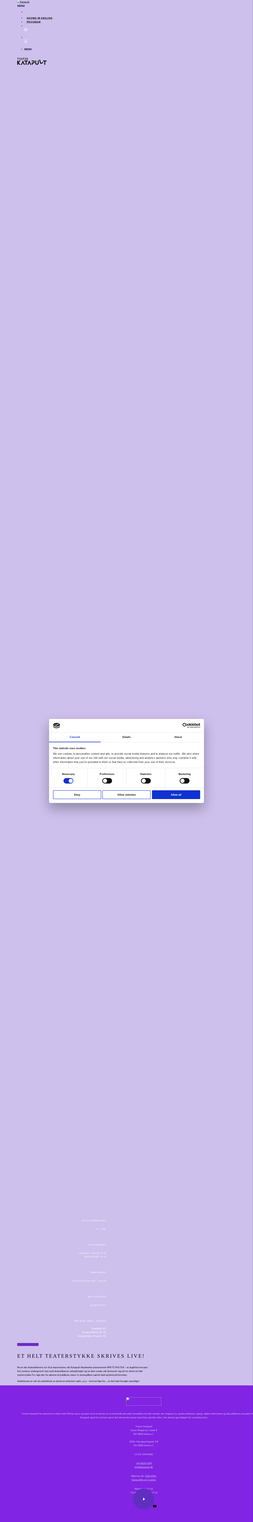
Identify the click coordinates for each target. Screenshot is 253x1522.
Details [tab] (126, 737)
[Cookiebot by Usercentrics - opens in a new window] (185, 725)
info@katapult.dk (144, 1467)
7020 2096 (150, 1475)
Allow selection (126, 794)
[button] (21, 5)
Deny (77, 794)
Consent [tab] (75, 737)
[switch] (107, 781)
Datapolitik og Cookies (144, 1479)
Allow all (176, 794)
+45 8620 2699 (144, 1463)
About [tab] (178, 737)
